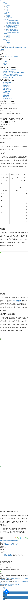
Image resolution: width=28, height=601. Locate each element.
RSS (16, 584)
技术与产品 (5, 19)
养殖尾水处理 (9, 18)
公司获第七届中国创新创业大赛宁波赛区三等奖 (13, 72)
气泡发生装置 (6, 94)
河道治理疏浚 (9, 540)
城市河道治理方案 (7, 82)
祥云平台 (8, 581)
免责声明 (22, 581)
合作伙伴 (8, 12)
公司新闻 (5, 33)
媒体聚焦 (8, 36)
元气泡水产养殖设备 (8, 47)
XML (19, 584)
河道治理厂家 (6, 92)
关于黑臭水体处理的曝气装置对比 (11, 545)
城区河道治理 (6, 84)
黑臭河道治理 (15, 540)
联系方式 (8, 40)
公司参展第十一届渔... (8, 555)
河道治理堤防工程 (7, 85)
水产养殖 (8, 16)
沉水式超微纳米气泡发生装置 (12, 25)
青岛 (11, 585)
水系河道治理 (3, 540)
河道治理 (8, 15)
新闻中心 (10, 56)
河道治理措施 (6, 88)
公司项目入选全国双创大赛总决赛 (10, 74)
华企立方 (17, 581)
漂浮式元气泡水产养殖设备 (12, 30)
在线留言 (8, 42)
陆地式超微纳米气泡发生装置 (12, 23)
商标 (7, 8)
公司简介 (8, 5)
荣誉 (7, 9)
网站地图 (12, 584)
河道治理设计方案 (7, 89)
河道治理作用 (6, 95)
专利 (7, 6)
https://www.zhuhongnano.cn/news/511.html (15, 542)
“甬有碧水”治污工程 (8, 543)
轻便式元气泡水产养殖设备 (12, 29)
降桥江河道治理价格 (7, 98)
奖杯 (7, 10)
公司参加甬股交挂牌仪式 (8, 71)
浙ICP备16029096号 (7, 577)
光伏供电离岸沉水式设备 (11, 28)
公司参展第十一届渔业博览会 (9, 70)
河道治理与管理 (6, 91)
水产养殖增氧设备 (17, 47)
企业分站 (7, 584)
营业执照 (26, 581)
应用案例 (5, 13)
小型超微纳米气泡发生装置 (12, 20)
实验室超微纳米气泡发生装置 (12, 22)
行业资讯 (8, 38)
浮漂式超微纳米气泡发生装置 (12, 32)
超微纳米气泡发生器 (10, 26)
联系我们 (5, 39)
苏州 (6, 585)
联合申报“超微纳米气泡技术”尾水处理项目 (12, 75)
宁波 (9, 585)
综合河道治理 (6, 96)
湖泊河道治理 (6, 86)
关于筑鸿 (5, 3)
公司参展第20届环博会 (8, 77)
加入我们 (8, 43)
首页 (4, 2)
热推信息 (2, 584)
